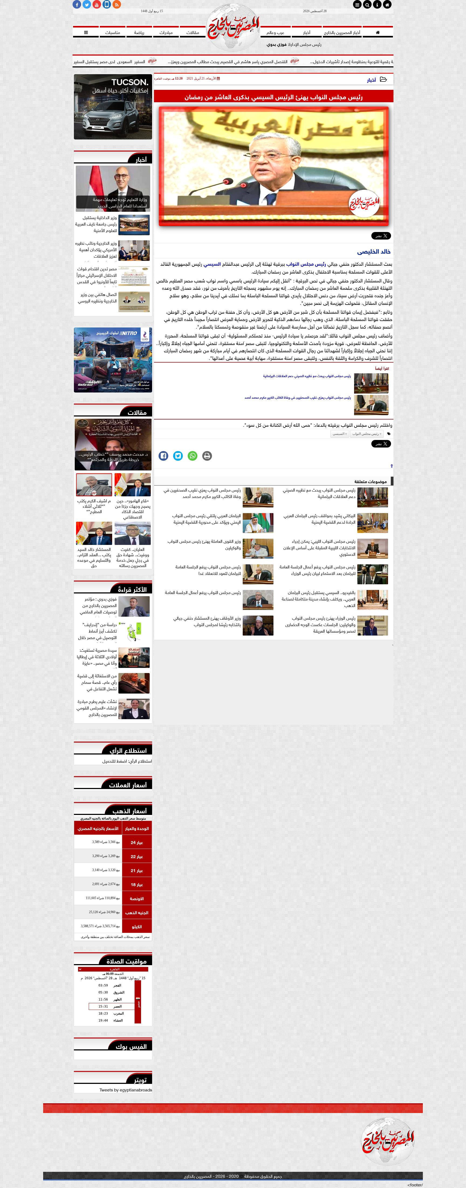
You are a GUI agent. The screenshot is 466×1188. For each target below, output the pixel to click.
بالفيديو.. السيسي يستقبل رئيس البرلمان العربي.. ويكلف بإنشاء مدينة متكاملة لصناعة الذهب (318, 599)
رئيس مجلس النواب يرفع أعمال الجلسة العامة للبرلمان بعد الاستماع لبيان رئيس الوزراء (317, 569)
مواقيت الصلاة (127, 959)
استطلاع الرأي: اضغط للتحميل (127, 760)
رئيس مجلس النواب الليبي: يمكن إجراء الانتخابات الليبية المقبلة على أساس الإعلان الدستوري (319, 547)
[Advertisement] (273, 687)
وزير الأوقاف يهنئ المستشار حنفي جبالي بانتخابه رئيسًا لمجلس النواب (207, 621)
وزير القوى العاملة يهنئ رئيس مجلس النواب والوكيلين (204, 544)
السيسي (212, 263)
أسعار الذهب (130, 809)
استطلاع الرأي (128, 749)
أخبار (371, 79)
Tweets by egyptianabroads (126, 1089)
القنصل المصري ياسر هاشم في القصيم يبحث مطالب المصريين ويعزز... (293, 61)
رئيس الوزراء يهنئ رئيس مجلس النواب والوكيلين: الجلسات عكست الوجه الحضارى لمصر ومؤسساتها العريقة (320, 624)
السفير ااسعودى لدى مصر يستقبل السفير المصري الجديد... (160, 61)
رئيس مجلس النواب (306, 263)
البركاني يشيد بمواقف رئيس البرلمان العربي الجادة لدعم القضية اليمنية (319, 518)
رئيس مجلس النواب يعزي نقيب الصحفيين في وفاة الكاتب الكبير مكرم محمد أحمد (298, 397)
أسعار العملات (128, 783)
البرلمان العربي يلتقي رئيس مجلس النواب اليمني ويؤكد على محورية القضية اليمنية (206, 518)
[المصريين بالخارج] (113, 108)
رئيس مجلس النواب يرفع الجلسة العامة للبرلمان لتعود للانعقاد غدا (208, 569)
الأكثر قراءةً (132, 588)
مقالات (137, 411)
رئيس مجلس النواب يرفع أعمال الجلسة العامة (203, 592)
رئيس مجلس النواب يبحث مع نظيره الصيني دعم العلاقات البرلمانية (307, 375)
